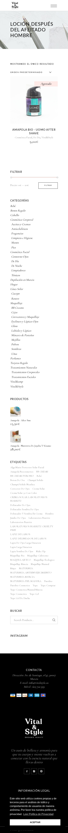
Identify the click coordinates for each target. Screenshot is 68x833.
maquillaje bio (17, 555)
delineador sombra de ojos (24, 509)
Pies (13, 247)
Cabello (14, 215)
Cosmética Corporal (21, 219)
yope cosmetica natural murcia (26, 589)
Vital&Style (47, 137)
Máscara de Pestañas (22, 335)
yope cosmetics (18, 594)
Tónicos (15, 275)
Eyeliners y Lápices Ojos (24, 321)
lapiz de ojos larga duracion (25, 542)
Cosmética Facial (23, 137)
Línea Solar (16, 289)
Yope (35, 585)
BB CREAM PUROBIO (22, 475)
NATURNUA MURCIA (22, 576)
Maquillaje (16, 303)
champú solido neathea (22, 484)
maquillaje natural (40, 564)
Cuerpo (15, 293)
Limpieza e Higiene (22, 238)
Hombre (49, 513)
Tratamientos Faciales (23, 377)
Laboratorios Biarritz (21, 522)
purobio (48, 581)
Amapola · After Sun (20, 420)
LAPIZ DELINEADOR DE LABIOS (28, 538)
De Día (36, 137)
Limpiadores (18, 270)
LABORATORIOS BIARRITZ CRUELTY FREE (31, 528)
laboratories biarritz (39, 517)
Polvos (15, 344)
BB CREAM (42, 471)
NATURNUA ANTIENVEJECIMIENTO (31, 572)
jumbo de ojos (18, 517)
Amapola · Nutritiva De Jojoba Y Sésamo (30, 445)
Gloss (14, 326)
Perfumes (15, 358)
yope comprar (48, 585)
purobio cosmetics (20, 585)
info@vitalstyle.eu (38, 683)
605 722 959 (38, 686)
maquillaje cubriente (38, 555)
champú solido (35, 480)
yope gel (34, 594)
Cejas (14, 312)
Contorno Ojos (19, 256)
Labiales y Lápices (21, 330)
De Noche (16, 265)
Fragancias (17, 233)
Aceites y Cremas (20, 224)
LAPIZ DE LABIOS (20, 534)
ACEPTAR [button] (35, 822)
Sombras (16, 349)
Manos (15, 242)
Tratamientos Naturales (23, 367)
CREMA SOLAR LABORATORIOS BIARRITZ (28, 499)
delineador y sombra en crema (26, 513)
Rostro (15, 298)
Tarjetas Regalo (19, 363)
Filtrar (48, 185)
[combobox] (30, 72)
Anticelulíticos (19, 229)
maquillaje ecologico (44, 559)
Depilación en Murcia (22, 280)
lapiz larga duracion (21, 547)
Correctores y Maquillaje (25, 317)
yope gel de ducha (20, 598)
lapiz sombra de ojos (21, 551)
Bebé (12, 206)
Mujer (13, 568)
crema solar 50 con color (23, 493)
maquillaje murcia (19, 564)
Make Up (41, 551)
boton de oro (17, 480)
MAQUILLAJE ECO (20, 559)
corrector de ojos (20, 488)
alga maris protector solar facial (27, 467)
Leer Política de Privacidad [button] (38, 814)
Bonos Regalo (17, 210)
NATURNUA (26, 568)
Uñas (14, 354)
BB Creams (17, 307)
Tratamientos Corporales (25, 372)
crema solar (38, 488)
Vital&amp (16, 381)
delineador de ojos (20, 505)
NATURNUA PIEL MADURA (25, 581)
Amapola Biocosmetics (21, 471)
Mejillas (15, 339)
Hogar (14, 284)
